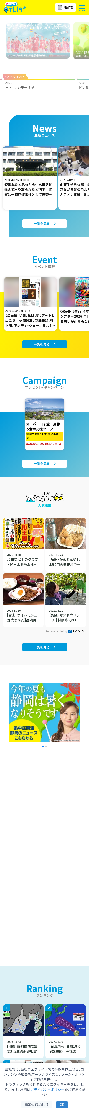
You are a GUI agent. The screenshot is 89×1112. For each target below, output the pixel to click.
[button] (43, 746)
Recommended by (57, 631)
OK (62, 1104)
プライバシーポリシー (47, 1089)
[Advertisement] (44, 813)
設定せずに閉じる (37, 1104)
